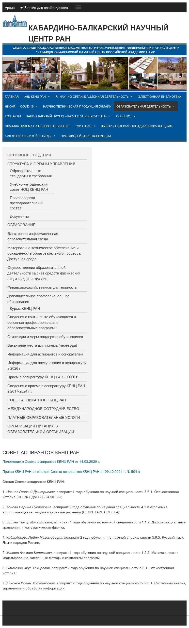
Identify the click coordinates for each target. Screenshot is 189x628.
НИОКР (10, 106)
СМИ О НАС (83, 126)
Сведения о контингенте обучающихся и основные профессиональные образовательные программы (41, 322)
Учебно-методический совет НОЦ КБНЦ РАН (29, 186)
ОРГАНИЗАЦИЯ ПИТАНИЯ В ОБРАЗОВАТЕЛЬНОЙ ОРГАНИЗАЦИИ (40, 428)
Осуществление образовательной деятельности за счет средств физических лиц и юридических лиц (43, 273)
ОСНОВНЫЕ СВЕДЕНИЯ (29, 154)
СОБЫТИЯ (123, 116)
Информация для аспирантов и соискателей (45, 353)
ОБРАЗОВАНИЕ (21, 224)
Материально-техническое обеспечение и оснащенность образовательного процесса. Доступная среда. (44, 253)
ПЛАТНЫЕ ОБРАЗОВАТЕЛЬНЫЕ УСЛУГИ (43, 417)
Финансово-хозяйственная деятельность (42, 287)
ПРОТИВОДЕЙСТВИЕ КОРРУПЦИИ (86, 136)
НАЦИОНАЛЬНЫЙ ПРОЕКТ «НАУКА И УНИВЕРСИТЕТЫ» (66, 116)
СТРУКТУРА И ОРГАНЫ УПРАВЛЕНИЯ (41, 163)
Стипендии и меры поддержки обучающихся (45, 336)
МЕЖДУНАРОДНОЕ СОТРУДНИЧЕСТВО (43, 408)
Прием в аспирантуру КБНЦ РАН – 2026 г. (42, 376)
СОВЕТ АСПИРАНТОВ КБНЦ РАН (36, 399)
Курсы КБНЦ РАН (25, 308)
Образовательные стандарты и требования (31, 173)
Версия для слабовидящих (46, 7)
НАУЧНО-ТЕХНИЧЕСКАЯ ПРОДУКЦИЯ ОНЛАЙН (77, 106)
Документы (19, 216)
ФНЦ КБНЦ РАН (35, 96)
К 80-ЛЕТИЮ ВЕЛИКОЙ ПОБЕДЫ (28, 136)
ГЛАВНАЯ (12, 96)
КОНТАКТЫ (13, 116)
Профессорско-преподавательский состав (26, 202)
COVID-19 (27, 106)
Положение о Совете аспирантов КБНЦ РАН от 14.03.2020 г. (51, 461)
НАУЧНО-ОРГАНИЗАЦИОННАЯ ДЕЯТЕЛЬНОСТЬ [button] (94, 96)
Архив (10, 7)
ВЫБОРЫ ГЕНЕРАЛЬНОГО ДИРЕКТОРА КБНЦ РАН (136, 126)
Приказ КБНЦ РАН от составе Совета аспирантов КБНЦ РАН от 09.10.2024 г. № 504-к (71, 471)
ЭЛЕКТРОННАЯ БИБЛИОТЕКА (159, 96)
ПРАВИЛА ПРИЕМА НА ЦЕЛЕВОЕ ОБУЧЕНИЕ (37, 126)
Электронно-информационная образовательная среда (32, 236)
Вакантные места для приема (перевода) (42, 345)
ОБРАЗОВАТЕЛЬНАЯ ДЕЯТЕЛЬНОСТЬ (143, 106)
